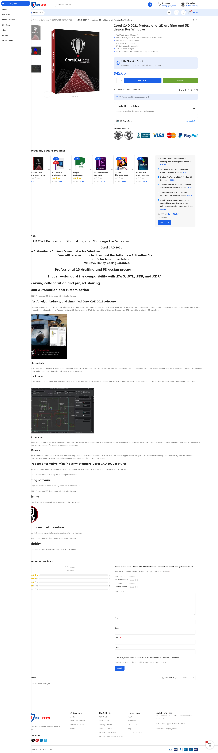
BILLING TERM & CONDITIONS (111, 736)
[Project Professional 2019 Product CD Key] (80, 163)
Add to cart (142, 80)
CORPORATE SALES (135, 732)
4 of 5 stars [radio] (136, 576)
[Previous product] (191, 20)
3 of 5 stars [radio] (134, 576)
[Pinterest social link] (191, 89)
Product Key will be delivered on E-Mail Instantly (135, 111)
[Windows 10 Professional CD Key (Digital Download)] (59, 163)
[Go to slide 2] (75, 96)
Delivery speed (121, 587)
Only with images (171, 678)
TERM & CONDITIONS (107, 732)
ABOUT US (103, 717)
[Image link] (38, 717)
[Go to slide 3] (77, 96)
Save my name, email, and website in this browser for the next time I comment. (148, 657)
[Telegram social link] (197, 89)
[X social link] (188, 89)
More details (190, 121)
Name (118, 637)
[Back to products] (193, 20)
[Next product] (196, 20)
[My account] (169, 12)
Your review (120, 591)
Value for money (121, 580)
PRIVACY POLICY (105, 729)
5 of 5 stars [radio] (137, 576)
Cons (117, 628)
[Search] (150, 4)
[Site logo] (38, 4)
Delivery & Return (105, 725)
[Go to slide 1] (73, 96)
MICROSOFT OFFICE (78, 725)
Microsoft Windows (77, 721)
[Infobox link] (164, 713)
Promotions (132, 721)
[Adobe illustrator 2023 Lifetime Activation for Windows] (122, 163)
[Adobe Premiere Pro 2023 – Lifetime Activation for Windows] (101, 163)
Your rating (120, 576)
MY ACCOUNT (133, 725)
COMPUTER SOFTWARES (62, 20)
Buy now (180, 80)
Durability (118, 583)
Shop (37, 20)
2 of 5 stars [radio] (132, 576)
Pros (117, 618)
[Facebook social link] (185, 89)
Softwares (45, 20)
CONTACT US (104, 721)
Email (117, 647)
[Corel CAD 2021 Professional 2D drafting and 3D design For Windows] (38, 163)
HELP (130, 717)
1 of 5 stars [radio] (130, 576)
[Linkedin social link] (194, 89)
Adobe (72, 717)
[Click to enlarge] (47, 94)
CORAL (73, 729)
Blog (129, 729)
